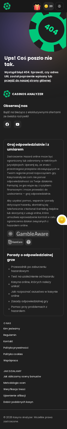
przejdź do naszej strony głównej (27, 80)
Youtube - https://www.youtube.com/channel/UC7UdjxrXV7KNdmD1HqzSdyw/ (17, 124)
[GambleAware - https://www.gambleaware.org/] (32, 233)
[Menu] (59, 6)
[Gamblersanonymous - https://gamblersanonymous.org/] (28, 242)
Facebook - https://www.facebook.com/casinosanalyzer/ (7, 124)
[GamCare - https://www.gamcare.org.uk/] (15, 242)
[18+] (10, 233)
